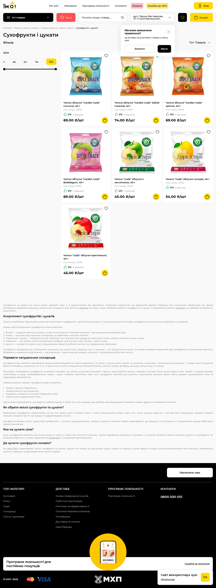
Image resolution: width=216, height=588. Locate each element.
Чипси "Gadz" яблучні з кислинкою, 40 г (129, 181)
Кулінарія (9, 495)
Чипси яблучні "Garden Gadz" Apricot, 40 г (184, 104)
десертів (84, 308)
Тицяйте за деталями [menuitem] (197, 563)
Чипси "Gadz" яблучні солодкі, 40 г (188, 179)
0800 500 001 (171, 497)
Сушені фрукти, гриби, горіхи (57, 28)
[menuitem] (54, 6)
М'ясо (6, 501)
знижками (54, 437)
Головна (7, 28)
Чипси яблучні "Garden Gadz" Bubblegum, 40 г (81, 181)
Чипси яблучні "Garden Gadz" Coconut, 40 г (81, 104)
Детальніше (168, 579)
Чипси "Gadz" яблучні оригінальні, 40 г (85, 257)
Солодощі (9, 511)
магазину (181, 308)
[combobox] (103, 17)
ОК (205, 577)
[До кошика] (105, 120)
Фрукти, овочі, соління (27, 28)
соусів (83, 338)
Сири (6, 506)
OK (51, 61)
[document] (185, 577)
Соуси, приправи (13, 516)
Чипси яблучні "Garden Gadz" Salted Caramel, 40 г (136, 104)
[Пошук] (122, 17)
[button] (106, 56)
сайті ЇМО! (12, 448)
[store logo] (12, 5)
